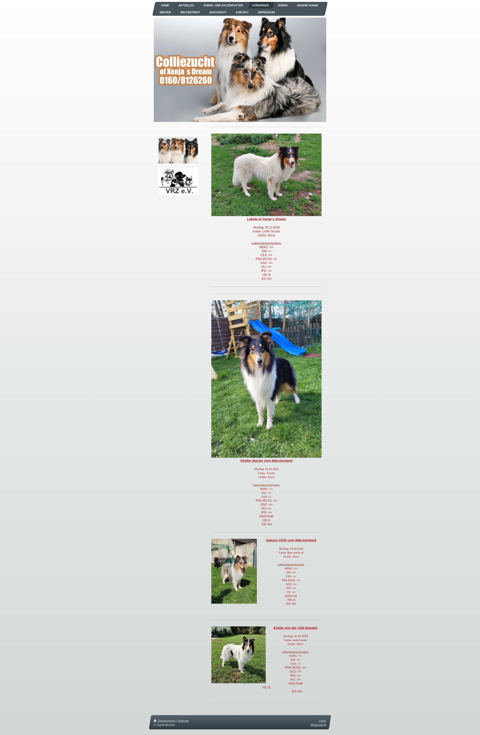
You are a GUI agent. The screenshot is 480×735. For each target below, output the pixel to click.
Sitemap (183, 720)
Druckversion (166, 720)
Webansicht (318, 725)
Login (322, 720)
